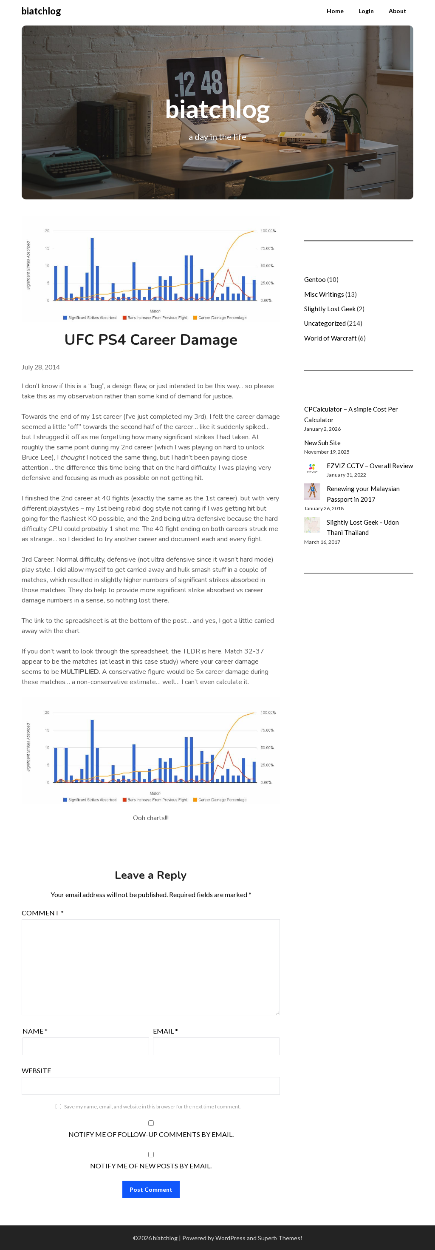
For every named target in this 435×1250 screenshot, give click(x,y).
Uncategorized (325, 323)
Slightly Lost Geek (330, 308)
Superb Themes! (280, 1237)
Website (36, 1070)
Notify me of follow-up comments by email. (151, 1134)
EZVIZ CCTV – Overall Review (370, 465)
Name (35, 1031)
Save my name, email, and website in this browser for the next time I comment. (152, 1106)
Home (335, 10)
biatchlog (41, 11)
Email (165, 1031)
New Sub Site (322, 442)
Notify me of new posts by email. (151, 1166)
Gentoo (315, 279)
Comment (43, 913)
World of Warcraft (330, 338)
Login (366, 10)
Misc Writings (324, 294)
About (398, 10)
